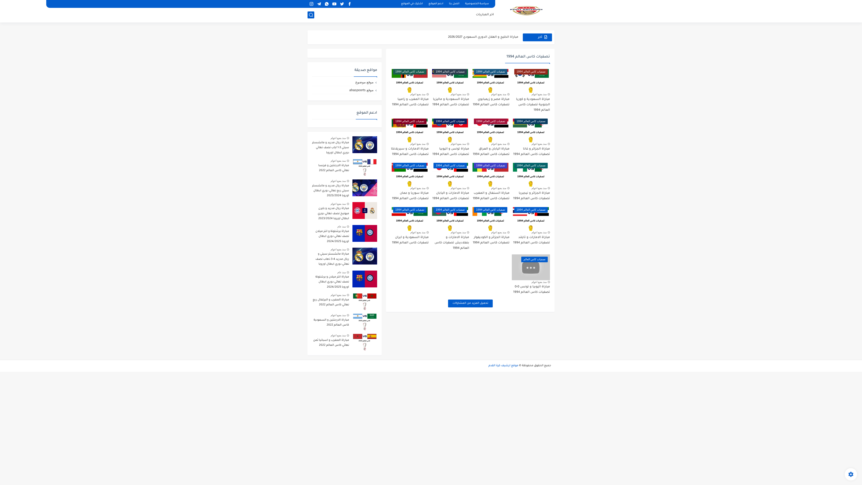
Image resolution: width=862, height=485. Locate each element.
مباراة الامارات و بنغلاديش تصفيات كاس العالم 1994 (452, 243)
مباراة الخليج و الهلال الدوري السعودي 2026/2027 (483, 37)
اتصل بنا (454, 3)
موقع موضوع (364, 82)
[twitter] (342, 4)
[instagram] (311, 4)
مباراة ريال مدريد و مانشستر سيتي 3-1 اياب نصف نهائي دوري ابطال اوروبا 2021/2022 (330, 148)
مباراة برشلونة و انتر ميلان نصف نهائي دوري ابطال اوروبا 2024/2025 (332, 236)
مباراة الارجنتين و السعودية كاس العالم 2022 (331, 323)
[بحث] (311, 14)
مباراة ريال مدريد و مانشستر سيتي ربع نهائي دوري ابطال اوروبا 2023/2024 (330, 191)
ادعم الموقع (436, 3)
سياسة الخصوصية (477, 3)
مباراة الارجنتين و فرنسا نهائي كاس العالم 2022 (333, 168)
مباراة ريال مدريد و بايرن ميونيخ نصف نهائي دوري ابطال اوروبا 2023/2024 (333, 213)
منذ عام (341, 226)
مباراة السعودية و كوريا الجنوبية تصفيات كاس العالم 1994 (533, 105)
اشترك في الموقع (412, 3)
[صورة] (364, 144)
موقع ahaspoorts (361, 90)
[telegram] (319, 4)
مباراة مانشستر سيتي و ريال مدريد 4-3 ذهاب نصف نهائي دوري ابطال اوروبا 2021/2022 (332, 260)
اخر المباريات (485, 14)
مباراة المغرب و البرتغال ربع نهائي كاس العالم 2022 (331, 302)
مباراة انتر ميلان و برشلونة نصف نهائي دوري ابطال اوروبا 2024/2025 (332, 282)
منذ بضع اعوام (539, 94)
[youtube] (334, 4)
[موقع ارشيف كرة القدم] (526, 10)
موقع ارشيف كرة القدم (503, 365)
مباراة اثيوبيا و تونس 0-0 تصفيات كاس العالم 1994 (531, 289)
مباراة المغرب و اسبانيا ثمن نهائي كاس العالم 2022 (331, 343)
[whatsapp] (326, 4)
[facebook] (349, 4)
